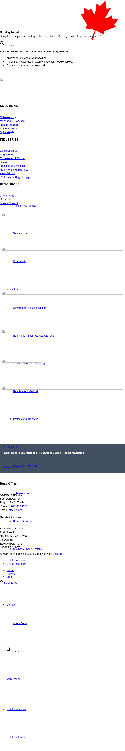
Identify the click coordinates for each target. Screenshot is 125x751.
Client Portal (7, 195)
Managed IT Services (12, 121)
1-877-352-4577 (18, 506)
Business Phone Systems (9, 130)
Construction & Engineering (8, 152)
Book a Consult (9, 203)
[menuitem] (66, 577)
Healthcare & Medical (12, 166)
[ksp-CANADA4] (62, 101)
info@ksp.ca (15, 510)
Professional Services (12, 177)
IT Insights (6, 199)
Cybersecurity (8, 117)
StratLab (57, 553)
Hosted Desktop (9, 125)
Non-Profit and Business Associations (14, 171)
